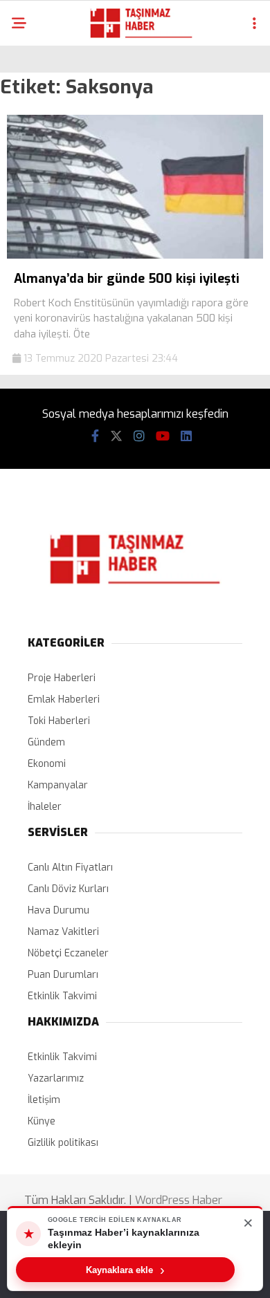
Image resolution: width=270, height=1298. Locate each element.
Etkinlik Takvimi (62, 996)
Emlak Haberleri (64, 699)
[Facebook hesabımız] (95, 436)
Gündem (46, 742)
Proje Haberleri (62, 678)
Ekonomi (47, 763)
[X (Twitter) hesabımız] (116, 436)
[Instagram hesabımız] (139, 436)
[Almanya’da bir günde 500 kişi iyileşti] (135, 255)
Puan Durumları (63, 974)
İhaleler (45, 806)
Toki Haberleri (59, 720)
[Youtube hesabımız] (163, 436)
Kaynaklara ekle (125, 1269)
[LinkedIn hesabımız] (186, 436)
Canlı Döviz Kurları (68, 889)
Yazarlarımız (56, 1078)
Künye (41, 1121)
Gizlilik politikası (63, 1142)
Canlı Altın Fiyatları (70, 867)
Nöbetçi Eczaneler (68, 953)
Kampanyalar (58, 785)
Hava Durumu (58, 910)
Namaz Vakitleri (63, 931)
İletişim (44, 1099)
